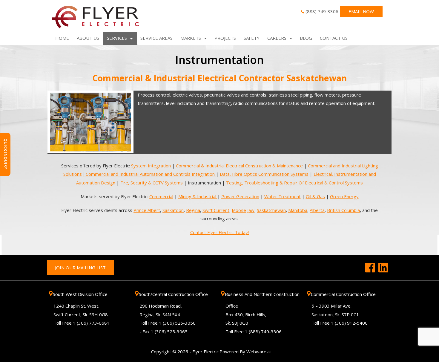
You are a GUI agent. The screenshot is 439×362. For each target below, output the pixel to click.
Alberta (317, 210)
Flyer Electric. (206, 352)
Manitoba (297, 210)
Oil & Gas (315, 196)
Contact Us (334, 38)
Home (62, 38)
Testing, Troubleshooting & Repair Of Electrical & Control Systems (294, 183)
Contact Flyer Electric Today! (219, 232)
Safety (252, 38)
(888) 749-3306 (322, 11)
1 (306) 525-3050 (177, 323)
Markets (190, 38)
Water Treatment (282, 196)
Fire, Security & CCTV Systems (152, 183)
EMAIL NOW (361, 11)
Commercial (161, 196)
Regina (193, 210)
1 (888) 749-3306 (263, 331)
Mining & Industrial (197, 196)
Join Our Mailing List (80, 268)
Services (117, 38)
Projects (225, 38)
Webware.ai (258, 352)
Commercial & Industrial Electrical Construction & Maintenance (240, 166)
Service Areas (156, 38)
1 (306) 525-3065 (169, 331)
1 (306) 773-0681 (91, 323)
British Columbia (343, 210)
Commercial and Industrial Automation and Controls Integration (150, 174)
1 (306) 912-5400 (349, 323)
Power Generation (240, 196)
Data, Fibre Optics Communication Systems (264, 174)
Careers (276, 38)
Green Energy (344, 196)
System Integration (151, 166)
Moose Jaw (243, 210)
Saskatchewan (271, 210)
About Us (88, 38)
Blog (306, 38)
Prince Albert (146, 210)
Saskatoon (173, 210)
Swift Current (215, 210)
